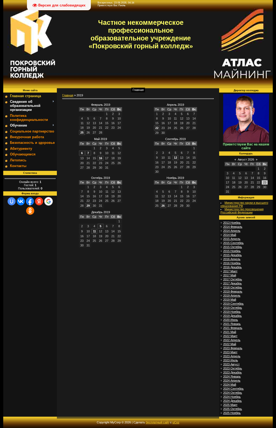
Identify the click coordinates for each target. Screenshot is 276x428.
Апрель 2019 (175, 104)
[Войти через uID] (12, 201)
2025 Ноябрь (232, 413)
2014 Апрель (231, 230)
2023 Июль (230, 360)
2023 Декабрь (232, 372)
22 (156, 128)
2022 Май (229, 344)
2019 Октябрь (232, 307)
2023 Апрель (231, 356)
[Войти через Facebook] (30, 201)
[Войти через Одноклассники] (30, 211)
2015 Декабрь (232, 255)
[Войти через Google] (48, 201)
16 (100, 158)
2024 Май (229, 384)
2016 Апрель (231, 259)
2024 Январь (232, 376)
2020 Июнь (230, 319)
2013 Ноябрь (232, 222)
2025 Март (230, 404)
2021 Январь (232, 323)
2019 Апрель (231, 295)
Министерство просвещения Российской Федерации (242, 211)
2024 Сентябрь (233, 388)
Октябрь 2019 (100, 177)
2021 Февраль (232, 328)
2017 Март (230, 271)
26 (163, 205)
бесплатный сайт (157, 422)
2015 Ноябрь (232, 251)
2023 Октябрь (232, 368)
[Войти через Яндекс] (39, 201)
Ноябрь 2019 (175, 177)
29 (88, 205)
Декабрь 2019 (100, 212)
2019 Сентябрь (233, 303)
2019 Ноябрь (232, 311)
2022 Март (230, 336)
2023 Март (230, 352)
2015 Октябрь (232, 247)
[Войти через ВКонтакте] (21, 201)
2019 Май (229, 299)
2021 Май (229, 332)
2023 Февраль (232, 348)
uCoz (176, 422)
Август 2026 (246, 159)
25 (82, 132)
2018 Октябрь (232, 287)
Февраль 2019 (100, 104)
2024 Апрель (231, 380)
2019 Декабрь (232, 315)
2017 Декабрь (232, 283)
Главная (138, 89)
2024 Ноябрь (232, 396)
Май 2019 (100, 139)
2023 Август (231, 364)
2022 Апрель (231, 340)
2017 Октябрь (232, 279)
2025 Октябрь (232, 408)
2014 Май (229, 234)
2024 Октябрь (232, 392)
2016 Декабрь (232, 267)
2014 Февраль (232, 226)
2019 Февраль (232, 291)
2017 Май (229, 275)
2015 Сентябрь (233, 242)
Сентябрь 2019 (175, 139)
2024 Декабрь (232, 400)
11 (94, 231)
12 (175, 157)
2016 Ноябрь (232, 263)
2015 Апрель (231, 238)
